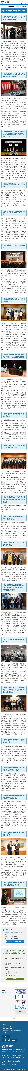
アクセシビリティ (7, 1032)
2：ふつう (18, 963)
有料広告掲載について (7, 992)
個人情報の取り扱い (8, 1028)
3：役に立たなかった (11, 965)
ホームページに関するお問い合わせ (12, 1030)
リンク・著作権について (9, 1026)
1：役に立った (10, 963)
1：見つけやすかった (11, 972)
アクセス (6, 1036)
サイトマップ (6, 1024)
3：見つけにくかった (11, 975)
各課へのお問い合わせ (9, 1040)
